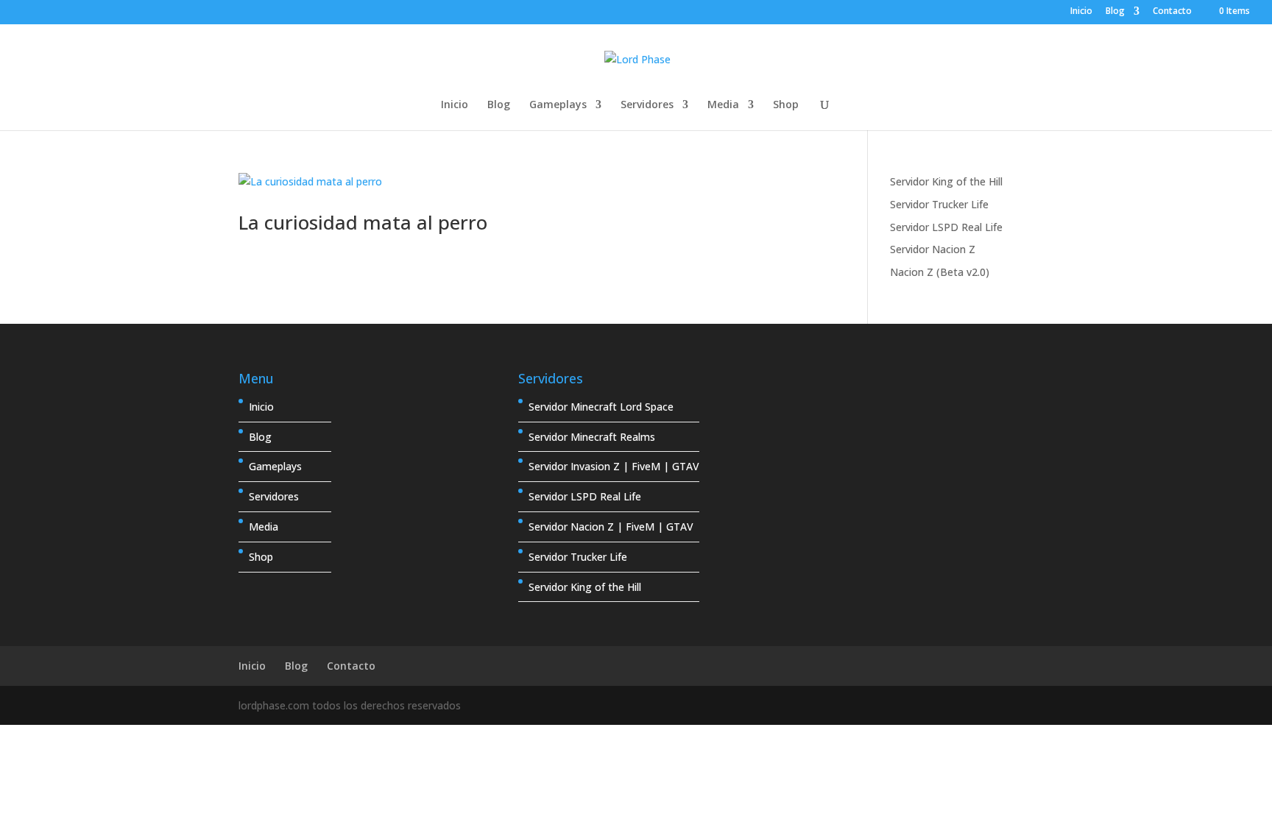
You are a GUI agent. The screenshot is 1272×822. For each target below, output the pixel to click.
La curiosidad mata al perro (363, 222)
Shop (786, 105)
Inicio (1081, 12)
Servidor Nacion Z (932, 249)
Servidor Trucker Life (939, 204)
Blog (1115, 12)
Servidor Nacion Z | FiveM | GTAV (611, 527)
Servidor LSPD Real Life (946, 227)
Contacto (1172, 12)
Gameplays (558, 105)
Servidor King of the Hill (946, 181)
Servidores (647, 105)
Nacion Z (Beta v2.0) (939, 272)
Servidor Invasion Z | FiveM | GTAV (614, 466)
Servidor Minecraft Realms (592, 437)
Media (723, 105)
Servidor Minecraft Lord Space (601, 407)
